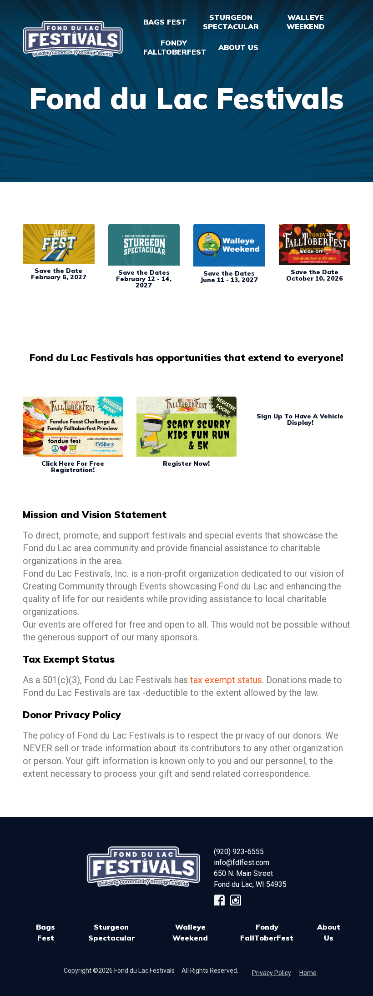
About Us (328, 932)
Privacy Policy (271, 972)
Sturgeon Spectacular (111, 932)
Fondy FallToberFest (266, 932)
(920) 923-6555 (239, 851)
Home (308, 972)
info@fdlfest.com (241, 862)
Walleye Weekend (190, 932)
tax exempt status (226, 679)
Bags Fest (164, 21)
